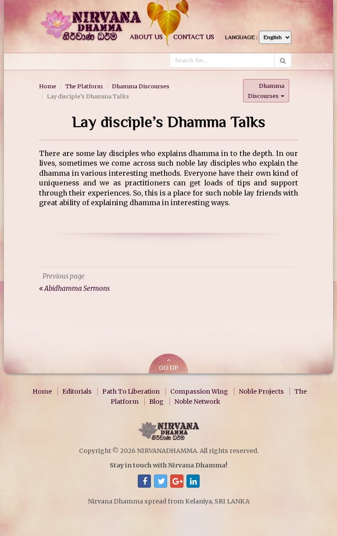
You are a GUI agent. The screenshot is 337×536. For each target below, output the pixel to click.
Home (47, 86)
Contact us (193, 36)
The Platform (84, 86)
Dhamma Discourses (140, 86)
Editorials (77, 391)
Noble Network (197, 402)
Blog (156, 402)
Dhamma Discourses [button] (266, 90)
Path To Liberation (131, 391)
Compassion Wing (199, 391)
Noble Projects (261, 391)
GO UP (168, 368)
